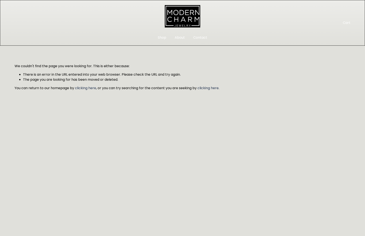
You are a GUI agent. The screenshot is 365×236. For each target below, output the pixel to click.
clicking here (85, 88)
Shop (162, 37)
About (180, 37)
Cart (346, 22)
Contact (200, 37)
